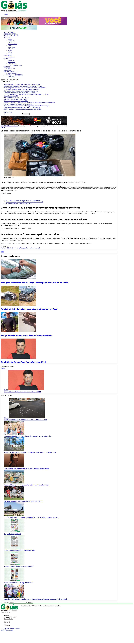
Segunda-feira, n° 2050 (11, 96)
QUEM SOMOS (9, 32)
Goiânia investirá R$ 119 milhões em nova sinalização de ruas (22, 84)
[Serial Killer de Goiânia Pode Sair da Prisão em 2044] (18, 358)
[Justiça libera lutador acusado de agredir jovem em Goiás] (18, 331)
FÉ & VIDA (8, 55)
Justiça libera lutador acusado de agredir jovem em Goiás (26, 335)
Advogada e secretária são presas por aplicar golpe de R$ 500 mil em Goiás (34, 282)
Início (2, 126)
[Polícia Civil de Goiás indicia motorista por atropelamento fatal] (18, 305)
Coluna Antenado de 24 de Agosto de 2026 (16, 97)
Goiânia (9, 45)
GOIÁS (9, 42)
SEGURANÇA (11, 68)
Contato (6, 615)
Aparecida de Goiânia (12, 44)
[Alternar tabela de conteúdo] (2, 197)
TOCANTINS (11, 40)
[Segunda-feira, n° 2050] (14, 532)
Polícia (16, 126)
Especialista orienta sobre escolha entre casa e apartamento (21, 91)
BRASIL (10, 39)
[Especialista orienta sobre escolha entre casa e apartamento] (14, 483)
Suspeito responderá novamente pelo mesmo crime (19, 203)
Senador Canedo (11, 47)
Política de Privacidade (11, 617)
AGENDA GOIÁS (12, 73)
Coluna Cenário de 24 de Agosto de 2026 (16, 99)
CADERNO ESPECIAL (11, 35)
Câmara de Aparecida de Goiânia (15, 65)
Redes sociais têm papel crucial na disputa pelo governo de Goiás (23, 86)
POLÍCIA (7, 67)
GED (2, 252)
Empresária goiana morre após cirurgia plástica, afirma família (22, 107)
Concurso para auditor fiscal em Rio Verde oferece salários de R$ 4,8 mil (25, 88)
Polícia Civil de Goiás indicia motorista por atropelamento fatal (29, 309)
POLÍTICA (7, 58)
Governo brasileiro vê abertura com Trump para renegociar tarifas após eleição (26, 106)
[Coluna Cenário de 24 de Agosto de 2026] (14, 564)
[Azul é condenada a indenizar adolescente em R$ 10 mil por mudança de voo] (14, 515)
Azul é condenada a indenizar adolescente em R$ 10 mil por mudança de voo (26, 94)
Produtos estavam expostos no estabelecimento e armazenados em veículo (24, 202)
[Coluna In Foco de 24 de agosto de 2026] (14, 581)
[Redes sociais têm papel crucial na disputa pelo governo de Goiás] (14, 434)
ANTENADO (11, 60)
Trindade (10, 53)
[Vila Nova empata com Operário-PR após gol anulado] (14, 499)
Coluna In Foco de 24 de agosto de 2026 (16, 101)
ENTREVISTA (11, 62)
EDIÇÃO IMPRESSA (11, 34)
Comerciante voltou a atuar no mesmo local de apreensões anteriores (23, 200)
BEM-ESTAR (11, 57)
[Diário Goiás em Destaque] (14, 11)
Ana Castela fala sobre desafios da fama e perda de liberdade (21, 89)
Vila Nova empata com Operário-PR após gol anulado (19, 92)
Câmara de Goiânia (12, 63)
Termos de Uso (8, 619)
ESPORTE (7, 70)
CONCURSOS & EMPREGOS (13, 75)
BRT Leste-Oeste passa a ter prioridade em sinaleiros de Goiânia (22, 109)
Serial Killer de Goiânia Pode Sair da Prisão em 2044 (23, 362)
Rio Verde (10, 52)
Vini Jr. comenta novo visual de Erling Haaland (18, 104)
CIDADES (7, 37)
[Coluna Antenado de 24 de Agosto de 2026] (14, 548)
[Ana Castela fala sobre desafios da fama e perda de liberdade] (14, 466)
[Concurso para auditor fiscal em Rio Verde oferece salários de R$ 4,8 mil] (14, 450)
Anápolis (10, 50)
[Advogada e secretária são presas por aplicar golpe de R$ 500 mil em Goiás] (18, 279)
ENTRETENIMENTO (11, 71)
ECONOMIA (11, 76)
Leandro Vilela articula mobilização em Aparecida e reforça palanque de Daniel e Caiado (29, 102)
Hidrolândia (10, 49)
